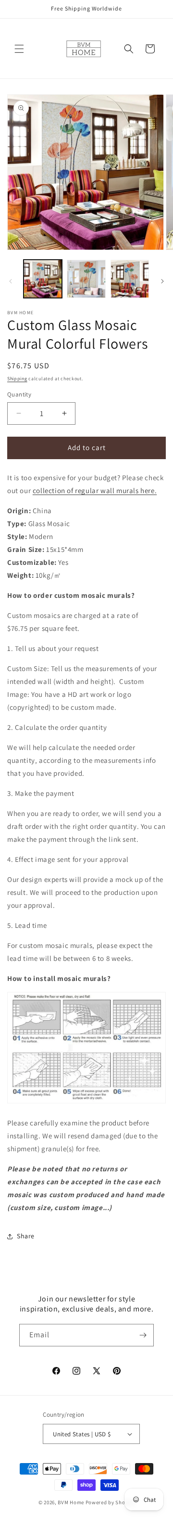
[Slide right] (162, 281)
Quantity (19, 394)
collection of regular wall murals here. (95, 490)
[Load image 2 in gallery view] (86, 279)
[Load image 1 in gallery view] (43, 279)
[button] (19, 48)
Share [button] (26, 1236)
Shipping (17, 378)
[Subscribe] (142, 1335)
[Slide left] (10, 281)
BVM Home (71, 1502)
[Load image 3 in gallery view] (130, 279)
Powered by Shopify (110, 1502)
